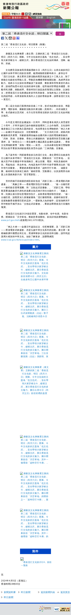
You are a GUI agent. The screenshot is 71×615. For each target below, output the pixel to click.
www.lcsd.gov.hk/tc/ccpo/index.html (20, 240)
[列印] (18, 38)
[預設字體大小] (22, 14)
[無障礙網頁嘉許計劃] (45, 608)
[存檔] (14, 38)
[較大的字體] (26, 14)
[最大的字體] (29, 14)
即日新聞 (8, 597)
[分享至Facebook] (2, 38)
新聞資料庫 (10, 592)
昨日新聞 (25, 592)
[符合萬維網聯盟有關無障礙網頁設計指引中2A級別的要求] (62, 609)
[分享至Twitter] (6, 38)
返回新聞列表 (48, 592)
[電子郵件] (10, 38)
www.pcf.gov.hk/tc (10, 220)
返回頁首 (65, 592)
